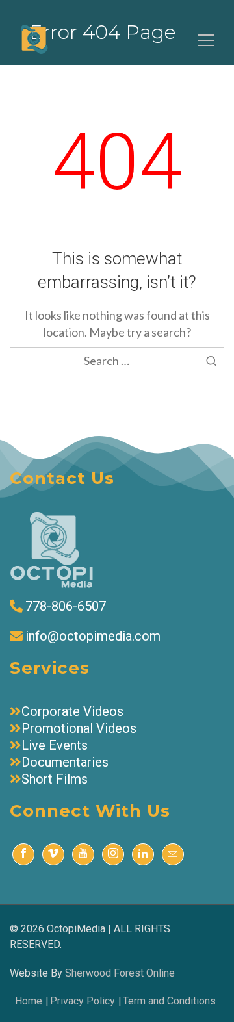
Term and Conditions (169, 1001)
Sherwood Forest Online (120, 973)
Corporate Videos (72, 711)
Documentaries (65, 762)
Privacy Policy (82, 1001)
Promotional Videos (78, 728)
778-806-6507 (65, 606)
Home (28, 1001)
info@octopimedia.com (93, 636)
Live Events (54, 745)
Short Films (54, 779)
